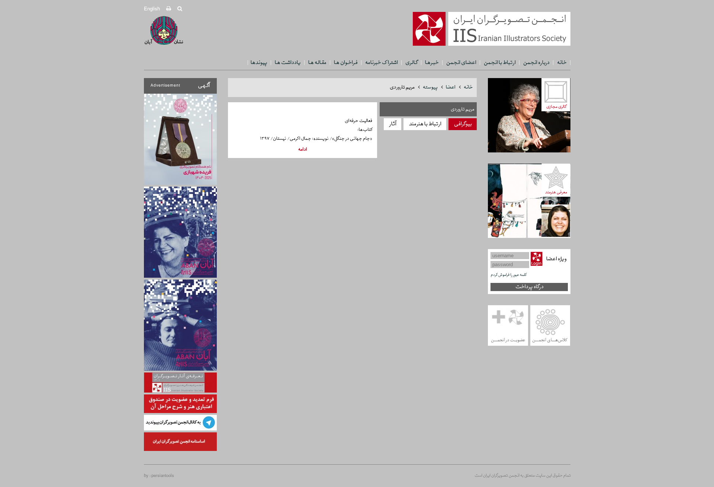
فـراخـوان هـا (345, 63)
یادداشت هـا (287, 63)
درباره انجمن (536, 63)
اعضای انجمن (461, 63)
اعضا (450, 87)
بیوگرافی (463, 124)
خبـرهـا (431, 63)
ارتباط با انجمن (499, 63)
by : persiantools (159, 476)
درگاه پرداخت (529, 287)
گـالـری (411, 63)
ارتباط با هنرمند (425, 124)
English (152, 9)
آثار (392, 124)
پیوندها (258, 63)
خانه (561, 63)
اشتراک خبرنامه (381, 63)
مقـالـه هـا (317, 63)
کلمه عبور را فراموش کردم (508, 275)
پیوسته (429, 87)
